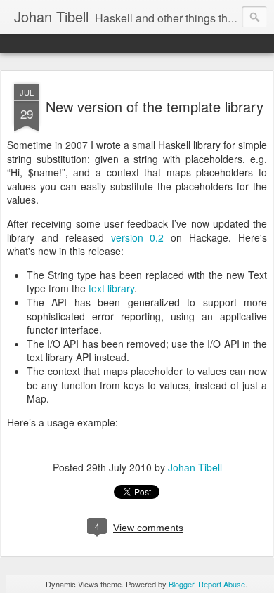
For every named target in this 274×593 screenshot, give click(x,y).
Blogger (181, 583)
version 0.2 (137, 237)
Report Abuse (221, 583)
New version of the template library (154, 106)
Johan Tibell (195, 467)
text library (111, 288)
